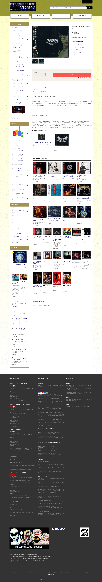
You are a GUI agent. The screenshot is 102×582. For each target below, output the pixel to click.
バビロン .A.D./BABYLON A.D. (20, 310)
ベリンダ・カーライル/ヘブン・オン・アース (20, 359)
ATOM (52, 574)
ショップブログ (86, 572)
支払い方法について (40, 572)
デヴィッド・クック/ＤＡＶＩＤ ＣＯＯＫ (83, 176)
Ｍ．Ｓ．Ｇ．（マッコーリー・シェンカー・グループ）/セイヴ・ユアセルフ (20, 330)
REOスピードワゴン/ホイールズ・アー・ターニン (57, 261)
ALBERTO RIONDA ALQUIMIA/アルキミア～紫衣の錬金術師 (84, 198)
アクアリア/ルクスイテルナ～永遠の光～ (39, 220)
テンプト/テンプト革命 (47, 260)
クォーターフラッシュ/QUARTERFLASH (86, 238)
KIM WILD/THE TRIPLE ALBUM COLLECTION (37, 262)
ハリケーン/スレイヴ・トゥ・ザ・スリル (20, 301)
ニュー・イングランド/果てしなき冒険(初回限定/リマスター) (15, 284)
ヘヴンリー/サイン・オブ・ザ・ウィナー (19, 265)
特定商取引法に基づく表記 (85, 77)
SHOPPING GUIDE (41, 16)
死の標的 (56, 286)
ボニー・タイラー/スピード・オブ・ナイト (37, 238)
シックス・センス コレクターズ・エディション (37, 286)
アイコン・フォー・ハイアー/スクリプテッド (69, 219)
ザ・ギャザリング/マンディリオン (39, 198)
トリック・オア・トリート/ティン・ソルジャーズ (86, 261)
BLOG (61, 16)
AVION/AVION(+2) (76, 237)
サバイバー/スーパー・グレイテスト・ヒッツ (47, 238)
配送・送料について (49, 572)
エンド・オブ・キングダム (47, 286)
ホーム (33, 22)
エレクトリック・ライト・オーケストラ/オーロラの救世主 (69, 176)
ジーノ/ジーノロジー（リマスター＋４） (23, 283)
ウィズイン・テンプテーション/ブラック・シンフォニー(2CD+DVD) (57, 238)
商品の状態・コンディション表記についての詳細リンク (45, 117)
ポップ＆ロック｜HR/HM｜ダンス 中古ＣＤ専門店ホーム (23, 572)
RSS (49, 574)
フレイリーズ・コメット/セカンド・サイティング (20, 319)
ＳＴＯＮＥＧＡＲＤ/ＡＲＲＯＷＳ (59, 147)
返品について (76, 77)
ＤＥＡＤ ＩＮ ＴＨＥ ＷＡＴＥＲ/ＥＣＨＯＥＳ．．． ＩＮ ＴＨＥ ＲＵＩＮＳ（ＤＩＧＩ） (42, 142)
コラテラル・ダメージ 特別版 (67, 286)
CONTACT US (82, 16)
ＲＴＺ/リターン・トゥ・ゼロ (21, 349)
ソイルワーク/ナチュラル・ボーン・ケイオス (54, 176)
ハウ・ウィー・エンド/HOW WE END (76, 261)
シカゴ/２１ (52, 197)
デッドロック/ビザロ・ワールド (54, 218)
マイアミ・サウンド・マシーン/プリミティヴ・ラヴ (39, 176)
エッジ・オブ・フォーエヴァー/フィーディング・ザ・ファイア (69, 198)
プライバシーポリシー (77, 572)
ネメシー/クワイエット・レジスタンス (67, 261)
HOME (20, 16)
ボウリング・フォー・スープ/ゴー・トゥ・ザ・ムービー (67, 238)
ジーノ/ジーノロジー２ (20, 339)
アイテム (88, 1)
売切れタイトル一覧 (40, 22)
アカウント (78, 1)
